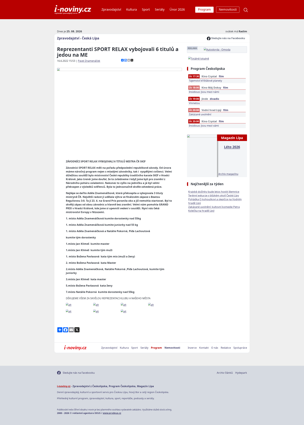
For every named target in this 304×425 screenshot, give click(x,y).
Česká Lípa (90, 38)
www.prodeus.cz (112, 413)
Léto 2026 (232, 146)
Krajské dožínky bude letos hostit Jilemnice (213, 191)
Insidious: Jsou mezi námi (204, 92)
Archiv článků (225, 372)
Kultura (131, 9)
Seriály (160, 9)
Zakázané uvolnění (200, 114)
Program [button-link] (204, 9)
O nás (214, 347)
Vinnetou (194, 103)
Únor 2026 (177, 9)
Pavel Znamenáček (89, 61)
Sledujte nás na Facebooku (228, 38)
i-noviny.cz (63, 386)
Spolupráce (240, 347)
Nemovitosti (172, 347)
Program (156, 347)
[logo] (72, 9)
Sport (146, 9)
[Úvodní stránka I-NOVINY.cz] (75, 348)
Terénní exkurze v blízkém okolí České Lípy (213, 195)
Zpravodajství (111, 9)
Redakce (226, 347)
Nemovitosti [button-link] (228, 9)
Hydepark (241, 372)
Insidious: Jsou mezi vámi (204, 125)
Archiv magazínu (228, 174)
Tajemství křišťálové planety (205, 80)
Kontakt (204, 347)
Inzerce (192, 347)
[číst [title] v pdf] (202, 155)
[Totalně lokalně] (198, 58)
